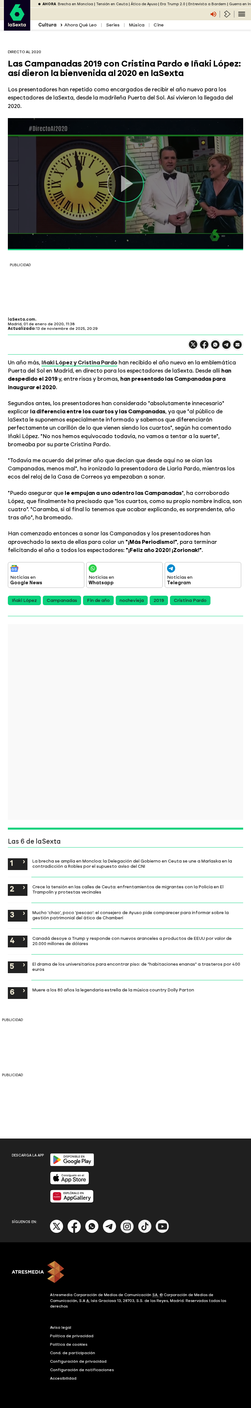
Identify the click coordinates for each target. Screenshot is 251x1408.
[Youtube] (162, 1231)
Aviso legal (60, 1327)
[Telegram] (109, 1231)
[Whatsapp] (92, 1231)
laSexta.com (21, 319)
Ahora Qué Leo (80, 25)
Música (136, 25)
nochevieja (132, 600)
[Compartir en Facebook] (204, 347)
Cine (159, 25)
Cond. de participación (72, 1353)
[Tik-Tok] (145, 1231)
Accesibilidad (63, 1378)
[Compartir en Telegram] (226, 347)
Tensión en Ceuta (112, 4)
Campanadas (62, 600)
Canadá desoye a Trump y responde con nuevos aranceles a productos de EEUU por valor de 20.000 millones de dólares (132, 941)
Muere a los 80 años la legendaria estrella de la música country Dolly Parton (113, 989)
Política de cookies (69, 1344)
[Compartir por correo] (237, 347)
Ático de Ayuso (144, 4)
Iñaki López (24, 600)
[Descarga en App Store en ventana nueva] (69, 1183)
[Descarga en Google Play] (72, 1165)
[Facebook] (74, 1231)
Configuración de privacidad (78, 1361)
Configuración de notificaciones (82, 1370)
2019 (159, 600)
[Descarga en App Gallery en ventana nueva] (72, 1201)
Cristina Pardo (190, 600)
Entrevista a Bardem (207, 4)
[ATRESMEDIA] (125, 1272)
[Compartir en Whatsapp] (215, 347)
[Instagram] (127, 1231)
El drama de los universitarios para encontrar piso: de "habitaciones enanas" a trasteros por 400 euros (136, 966)
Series (113, 25)
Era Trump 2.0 (172, 4)
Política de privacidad (71, 1336)
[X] (193, 347)
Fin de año (98, 600)
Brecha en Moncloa (75, 4)
